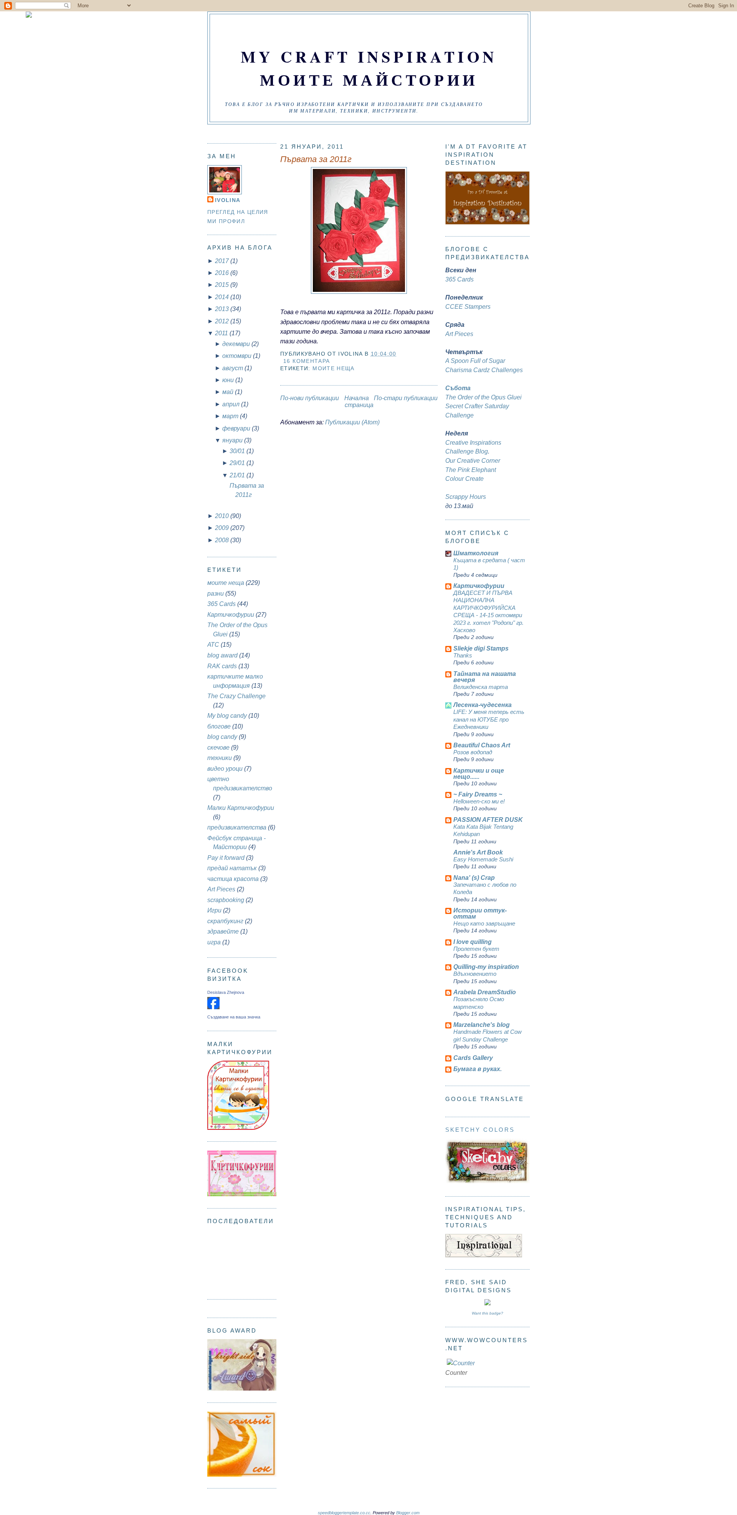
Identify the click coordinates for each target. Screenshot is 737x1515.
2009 (222, 528)
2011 (222, 333)
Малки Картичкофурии (240, 808)
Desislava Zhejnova (225, 992)
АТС (213, 644)
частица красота (233, 879)
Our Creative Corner (472, 460)
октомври (237, 356)
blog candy (222, 736)
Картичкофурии (230, 614)
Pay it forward (226, 857)
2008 (222, 540)
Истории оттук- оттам (480, 913)
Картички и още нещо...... (478, 773)
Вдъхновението (474, 973)
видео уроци (225, 768)
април (231, 404)
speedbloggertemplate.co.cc (344, 1512)
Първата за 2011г (316, 159)
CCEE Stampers (468, 306)
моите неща (225, 583)
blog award (222, 655)
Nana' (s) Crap (474, 877)
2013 (222, 309)
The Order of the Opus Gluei (483, 397)
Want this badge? (487, 1313)
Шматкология (475, 553)
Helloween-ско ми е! (479, 801)
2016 (222, 273)
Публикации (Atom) (352, 422)
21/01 (238, 475)
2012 (222, 321)
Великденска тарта (480, 687)
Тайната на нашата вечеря (484, 677)
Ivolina (227, 200)
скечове (218, 747)
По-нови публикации (309, 398)
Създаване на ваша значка (233, 1017)
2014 (222, 297)
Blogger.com (408, 1512)
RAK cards (222, 666)
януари (233, 440)
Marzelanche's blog (481, 1025)
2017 (222, 261)
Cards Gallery (473, 1058)
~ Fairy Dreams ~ (477, 794)
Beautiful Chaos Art (481, 745)
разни (215, 593)
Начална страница (358, 401)
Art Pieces (221, 889)
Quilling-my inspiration (486, 967)
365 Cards (221, 604)
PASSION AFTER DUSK (488, 819)
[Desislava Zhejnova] (213, 1007)
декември (236, 344)
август (233, 368)
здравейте (223, 931)
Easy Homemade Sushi (483, 859)
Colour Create (464, 478)
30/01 (238, 451)
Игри (214, 910)
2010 (222, 516)
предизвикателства (236, 827)
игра (214, 942)
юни (228, 380)
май (228, 392)
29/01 (238, 463)
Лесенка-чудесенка (482, 705)
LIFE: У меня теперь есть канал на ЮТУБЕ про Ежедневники (488, 719)
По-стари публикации (406, 398)
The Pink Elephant (470, 470)
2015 (222, 284)
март (231, 416)
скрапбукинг (225, 921)
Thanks (462, 655)
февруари (237, 428)
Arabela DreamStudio (484, 992)
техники (219, 758)
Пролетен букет (476, 948)
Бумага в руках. (477, 1069)
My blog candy (227, 715)
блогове (219, 726)
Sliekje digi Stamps (481, 648)
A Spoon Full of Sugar (475, 361)
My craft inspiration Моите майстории (369, 68)
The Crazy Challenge (236, 696)
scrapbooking (225, 900)
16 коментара (306, 361)
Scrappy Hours (465, 496)
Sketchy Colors (480, 1129)
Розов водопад (472, 752)
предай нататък (232, 868)
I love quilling (472, 942)
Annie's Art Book (478, 852)
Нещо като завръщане (484, 923)
